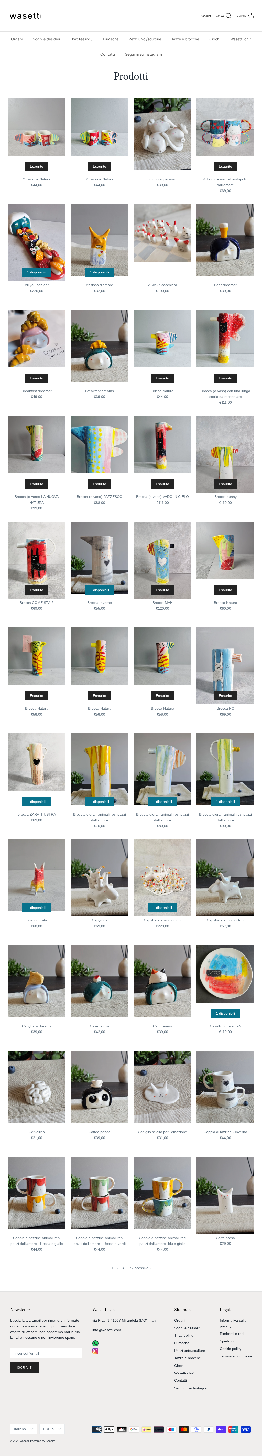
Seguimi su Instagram (143, 54)
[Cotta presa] (225, 1195)
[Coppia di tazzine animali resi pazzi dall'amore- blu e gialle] (162, 1195)
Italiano (20, 1429)
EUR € (48, 1429)
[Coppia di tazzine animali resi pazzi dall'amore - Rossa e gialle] (37, 1195)
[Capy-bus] (99, 877)
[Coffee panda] (99, 1089)
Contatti (107, 54)
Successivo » (140, 1268)
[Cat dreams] (162, 983)
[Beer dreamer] (225, 242)
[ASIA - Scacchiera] (162, 242)
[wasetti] (27, 15)
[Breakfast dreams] (99, 348)
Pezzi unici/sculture (145, 39)
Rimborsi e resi (232, 1334)
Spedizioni (228, 1341)
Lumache (110, 39)
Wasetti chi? (240, 39)
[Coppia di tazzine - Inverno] (225, 1089)
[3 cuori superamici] (162, 136)
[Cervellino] (37, 1089)
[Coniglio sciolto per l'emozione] (162, 1089)
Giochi (214, 39)
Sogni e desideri (46, 39)
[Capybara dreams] (37, 983)
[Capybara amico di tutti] (225, 877)
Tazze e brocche (185, 39)
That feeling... (81, 39)
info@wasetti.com (106, 1330)
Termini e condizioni (236, 1356)
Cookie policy (230, 1349)
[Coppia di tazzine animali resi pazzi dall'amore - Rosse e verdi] (99, 1195)
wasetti (24, 1440)
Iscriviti (25, 1367)
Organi (17, 39)
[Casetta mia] (99, 983)
